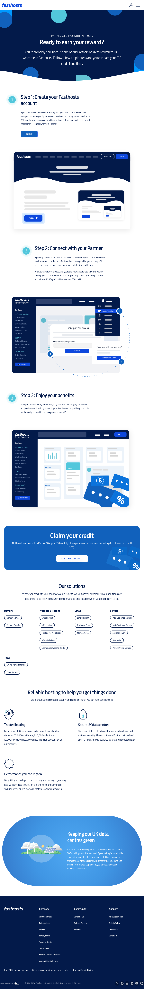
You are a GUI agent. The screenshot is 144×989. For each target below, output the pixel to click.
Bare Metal (116, 640)
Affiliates (77, 929)
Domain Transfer (13, 625)
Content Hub (79, 916)
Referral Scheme (80, 923)
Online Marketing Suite (16, 664)
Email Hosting (83, 617)
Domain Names (13, 617)
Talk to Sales (114, 923)
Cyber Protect (12, 672)
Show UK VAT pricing (7, 983)
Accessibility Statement (48, 961)
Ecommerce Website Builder (53, 647)
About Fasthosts (45, 916)
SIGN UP (29, 134)
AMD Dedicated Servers (122, 625)
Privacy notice (44, 935)
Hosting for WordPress (51, 632)
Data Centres (44, 923)
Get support (113, 929)
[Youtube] (137, 983)
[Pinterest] (142, 983)
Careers (42, 929)
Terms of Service (45, 942)
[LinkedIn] (132, 983)
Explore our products (72, 558)
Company (44, 909)
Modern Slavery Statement (50, 954)
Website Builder (48, 640)
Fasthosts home (12, 5)
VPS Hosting (47, 625)
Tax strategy (44, 948)
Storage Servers (118, 632)
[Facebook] (122, 983)
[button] (131, 5)
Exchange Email (84, 625)
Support (113, 909)
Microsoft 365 (83, 632)
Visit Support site (116, 916)
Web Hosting (47, 617)
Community (80, 909)
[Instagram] (127, 983)
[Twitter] (117, 983)
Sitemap (77, 983)
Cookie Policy (86, 970)
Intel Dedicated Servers (122, 617)
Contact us (113, 935)
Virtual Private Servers (121, 647)
